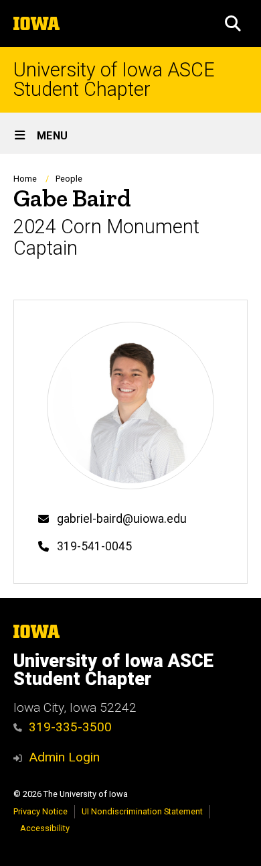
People (69, 179)
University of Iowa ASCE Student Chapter (114, 79)
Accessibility (45, 828)
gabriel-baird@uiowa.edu (122, 518)
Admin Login (64, 757)
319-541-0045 (94, 546)
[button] (233, 23)
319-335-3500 (70, 727)
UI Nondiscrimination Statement (142, 811)
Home (25, 179)
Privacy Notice (40, 811)
